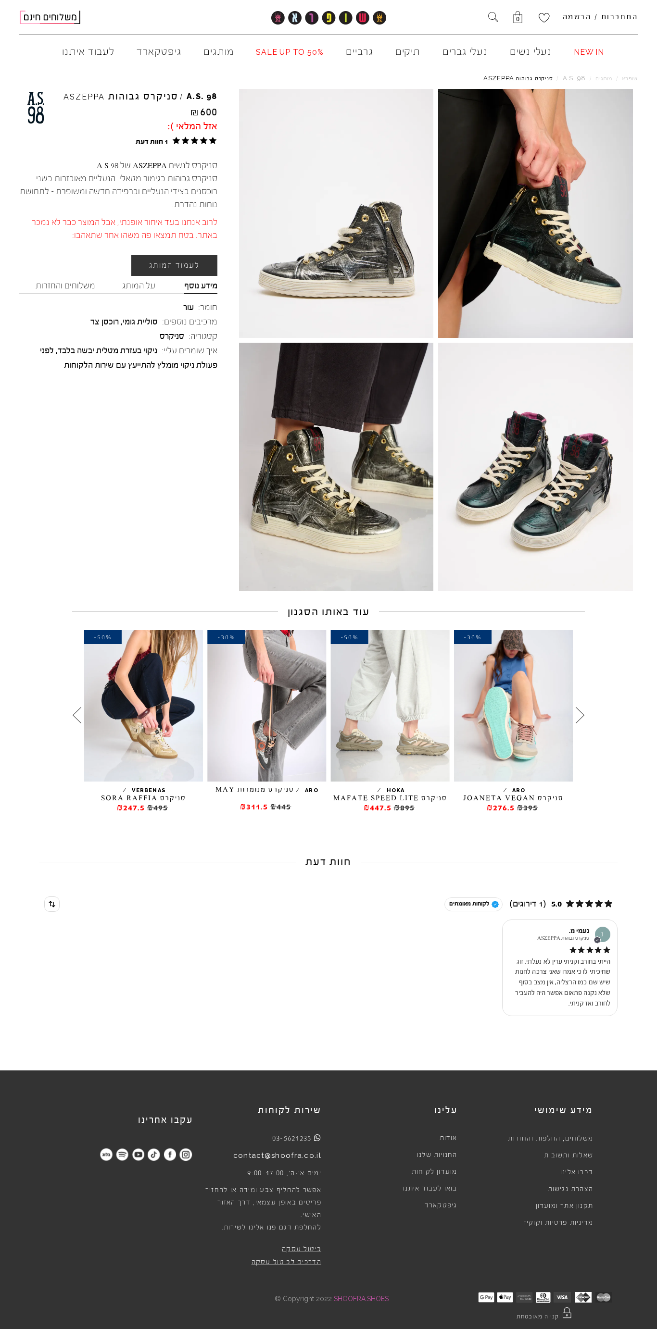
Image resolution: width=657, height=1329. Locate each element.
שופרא (630, 78)
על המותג (138, 285)
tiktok (154, 1154)
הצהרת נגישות (570, 1189)
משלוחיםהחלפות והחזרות (550, 1139)
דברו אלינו (576, 1172)
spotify (122, 1154)
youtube (138, 1154)
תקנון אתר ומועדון (564, 1206)
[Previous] (580, 715)
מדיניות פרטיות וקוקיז (558, 1223)
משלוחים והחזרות (65, 285)
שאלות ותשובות (568, 1155)
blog (107, 1154)
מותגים (603, 78)
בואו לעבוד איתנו (430, 1188)
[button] (174, 141)
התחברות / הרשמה (600, 16)
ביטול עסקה (301, 1249)
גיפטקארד (441, 1205)
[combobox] (52, 904)
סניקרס (172, 336)
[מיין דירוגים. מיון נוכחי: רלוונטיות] (52, 904)
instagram (186, 1154)
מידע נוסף (200, 285)
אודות (448, 1138)
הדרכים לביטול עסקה (286, 1262)
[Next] (77, 715)
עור (188, 307)
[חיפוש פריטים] (493, 18)
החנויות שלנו (437, 1155)
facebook (170, 1154)
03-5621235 (292, 1138)
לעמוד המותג (174, 265)
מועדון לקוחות (434, 1172)
